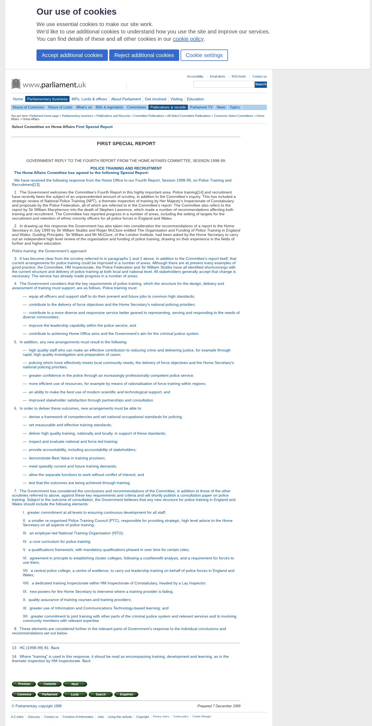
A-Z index (17, 716)
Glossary (34, 716)
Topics (235, 107)
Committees (136, 107)
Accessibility (195, 76)
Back (55, 648)
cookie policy (188, 39)
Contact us (259, 76)
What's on (84, 107)
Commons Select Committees (233, 115)
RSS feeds (239, 76)
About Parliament (126, 99)
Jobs (100, 716)
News (221, 107)
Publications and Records (113, 115)
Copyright (142, 716)
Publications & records (168, 107)
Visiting (176, 99)
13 (36, 184)
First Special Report (94, 126)
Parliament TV (201, 107)
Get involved (155, 99)
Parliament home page (44, 115)
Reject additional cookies (144, 55)
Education (195, 99)
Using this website (120, 716)
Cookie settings (204, 55)
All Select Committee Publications (189, 115)
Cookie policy (180, 716)
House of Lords (60, 107)
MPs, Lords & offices (89, 99)
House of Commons (28, 107)
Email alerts (217, 76)
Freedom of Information (78, 716)
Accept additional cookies (72, 55)
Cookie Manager (202, 716)
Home (18, 99)
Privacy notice (161, 716)
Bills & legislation (109, 107)
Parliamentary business (47, 99)
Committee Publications (148, 115)
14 (200, 192)
